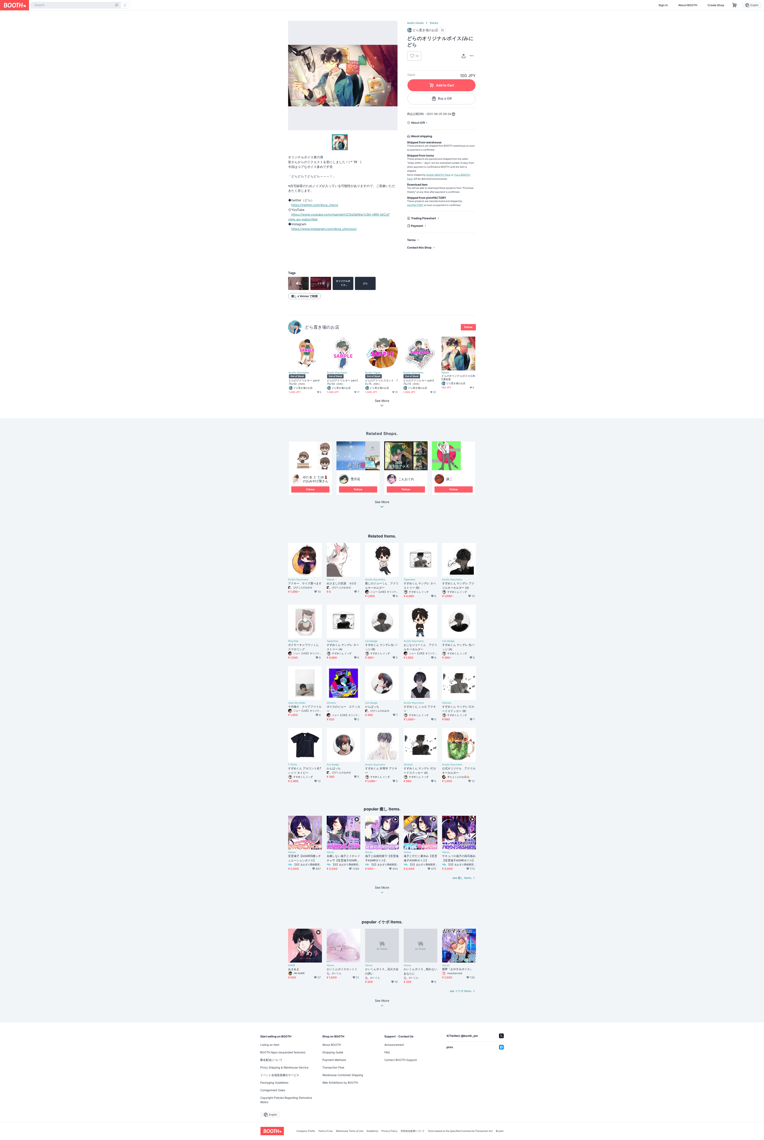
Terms (411, 240)
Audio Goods (415, 22)
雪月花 (355, 479)
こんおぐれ (406, 479)
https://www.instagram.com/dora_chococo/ (324, 229)
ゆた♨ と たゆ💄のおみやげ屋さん (315, 479)
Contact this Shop (419, 247)
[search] (116, 5)
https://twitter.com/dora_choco (314, 205)
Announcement (394, 1044)
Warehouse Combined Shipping (342, 1075)
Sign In (663, 5)
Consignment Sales (272, 1090)
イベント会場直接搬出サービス (279, 1075)
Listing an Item (269, 1044)
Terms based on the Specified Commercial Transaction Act (460, 1131)
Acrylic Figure (372, 372)
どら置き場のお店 (322, 327)
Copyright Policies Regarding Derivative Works (286, 1100)
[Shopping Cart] (734, 5)
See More (382, 502)
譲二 (449, 479)
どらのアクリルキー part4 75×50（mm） (305, 382)
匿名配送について (271, 1060)
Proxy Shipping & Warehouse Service (284, 1067)
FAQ (387, 1052)
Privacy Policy (389, 1131)
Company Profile (305, 1131)
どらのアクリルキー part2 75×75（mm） (420, 382)
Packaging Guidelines (274, 1082)
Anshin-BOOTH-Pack (438, 174)
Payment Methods (334, 1060)
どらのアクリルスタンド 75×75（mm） (381, 382)
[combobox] (76, 5)
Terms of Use (325, 1131)
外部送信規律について (413, 1131)
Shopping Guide (332, 1052)
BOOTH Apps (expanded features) (282, 1052)
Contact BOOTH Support (400, 1060)
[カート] (442, 30)
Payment (417, 225)
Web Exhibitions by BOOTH (340, 1082)
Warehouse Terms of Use (349, 1131)
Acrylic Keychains (299, 372)
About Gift (418, 122)
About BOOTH (687, 5)
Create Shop (715, 5)
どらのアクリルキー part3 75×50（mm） (343, 382)
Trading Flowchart (423, 218)
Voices (434, 22)
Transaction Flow (333, 1067)
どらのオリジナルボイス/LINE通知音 (458, 377)
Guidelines (372, 1131)
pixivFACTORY (415, 205)
